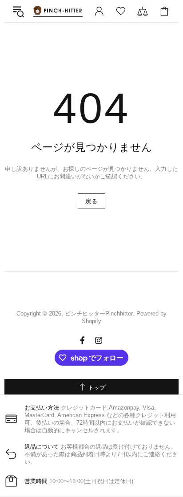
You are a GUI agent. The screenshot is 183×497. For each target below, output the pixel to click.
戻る (91, 201)
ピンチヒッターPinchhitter (58, 11)
